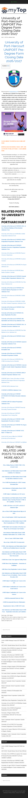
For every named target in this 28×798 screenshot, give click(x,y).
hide (8, 65)
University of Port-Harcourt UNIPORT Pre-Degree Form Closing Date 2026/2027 (14, 51)
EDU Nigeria (10, 615)
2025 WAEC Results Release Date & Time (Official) (13, 645)
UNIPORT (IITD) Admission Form (9, 386)
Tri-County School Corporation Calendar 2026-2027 (13, 673)
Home (23, 792)
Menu (15, 2)
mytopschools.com (13, 91)
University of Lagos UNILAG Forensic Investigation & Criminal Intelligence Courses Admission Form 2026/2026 (14, 661)
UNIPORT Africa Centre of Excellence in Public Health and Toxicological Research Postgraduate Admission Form (13, 380)
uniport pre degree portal (6, 620)
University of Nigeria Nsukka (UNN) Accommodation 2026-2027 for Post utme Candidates (11, 714)
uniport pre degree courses (18, 618)
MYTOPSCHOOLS (14, 10)
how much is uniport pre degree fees (15, 617)
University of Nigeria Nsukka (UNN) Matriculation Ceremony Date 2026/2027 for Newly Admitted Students (13, 668)
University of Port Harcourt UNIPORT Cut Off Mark (14, 442)
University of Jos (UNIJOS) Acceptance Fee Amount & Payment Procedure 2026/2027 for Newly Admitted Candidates (14, 650)
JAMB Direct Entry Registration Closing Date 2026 (13, 700)
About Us (18, 792)
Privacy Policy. (12, 792)
